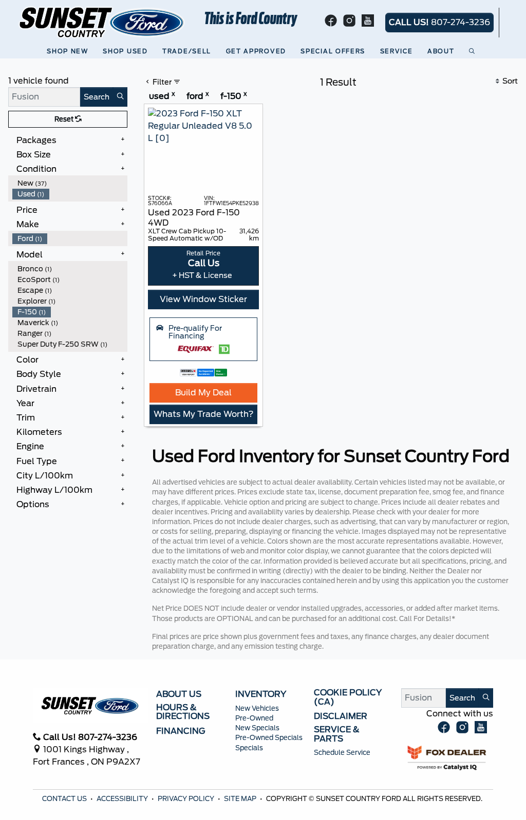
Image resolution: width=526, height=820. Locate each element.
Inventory (260, 694)
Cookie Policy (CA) (348, 697)
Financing (180, 731)
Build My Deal (203, 392)
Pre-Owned (254, 718)
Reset (64, 119)
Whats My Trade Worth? (204, 414)
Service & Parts (337, 734)
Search (96, 96)
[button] (69, 51)
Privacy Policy (187, 799)
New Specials (257, 728)
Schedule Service (342, 752)
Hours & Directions (183, 712)
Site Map (241, 799)
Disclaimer (340, 716)
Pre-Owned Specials (269, 738)
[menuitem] (69, 183)
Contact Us (65, 799)
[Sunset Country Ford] (102, 22)
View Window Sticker (203, 299)
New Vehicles (257, 708)
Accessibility (123, 799)
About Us (178, 694)
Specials (249, 748)
